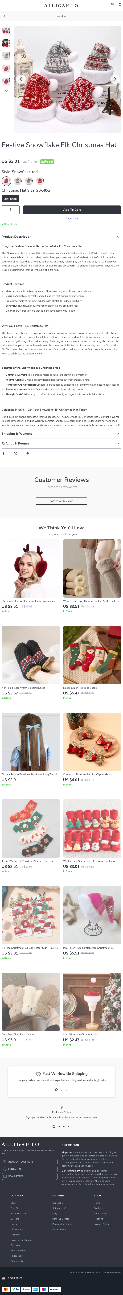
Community (17, 1261)
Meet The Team (19, 1213)
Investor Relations (21, 1240)
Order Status (59, 1229)
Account (98, 1219)
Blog (13, 1203)
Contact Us (58, 1203)
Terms (98, 1272)
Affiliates (16, 1235)
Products (99, 1208)
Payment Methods (62, 1224)
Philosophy (17, 1256)
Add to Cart (72, 209)
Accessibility (115, 1272)
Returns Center (60, 1219)
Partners (15, 1245)
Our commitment (71, 1171)
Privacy (105, 1272)
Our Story (16, 1208)
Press (14, 1224)
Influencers (17, 1229)
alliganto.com (69, 1152)
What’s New (100, 1213)
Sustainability (18, 1251)
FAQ (54, 1213)
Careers (15, 1219)
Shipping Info (59, 1208)
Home (97, 1203)
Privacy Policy (101, 1224)
